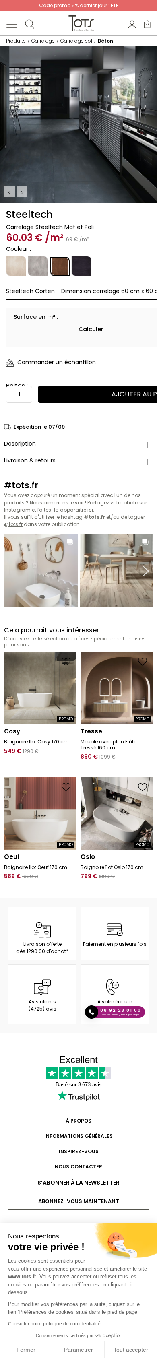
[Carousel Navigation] (16, 191)
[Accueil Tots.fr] (81, 23)
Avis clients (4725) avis (42, 1005)
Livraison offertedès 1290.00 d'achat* (42, 948)
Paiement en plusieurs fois (115, 944)
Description (20, 444)
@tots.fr (13, 524)
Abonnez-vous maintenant (78, 1201)
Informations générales (78, 1136)
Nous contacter (78, 1166)
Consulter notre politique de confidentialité (54, 1324)
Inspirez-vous (79, 1151)
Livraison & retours (30, 460)
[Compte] (132, 23)
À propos (78, 1120)
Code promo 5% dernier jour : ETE (78, 5)
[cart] (147, 23)
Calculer (90, 329)
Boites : (17, 385)
